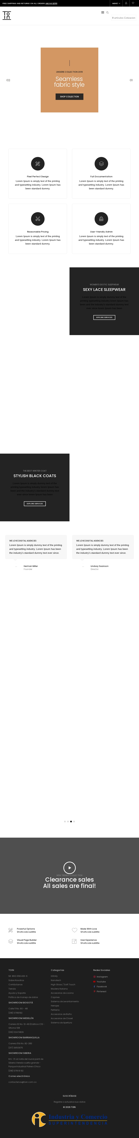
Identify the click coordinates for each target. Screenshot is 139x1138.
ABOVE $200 (51, 3)
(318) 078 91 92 (15, 1070)
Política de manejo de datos (23, 997)
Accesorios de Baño (61, 1014)
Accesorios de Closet (62, 1018)
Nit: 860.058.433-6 (17, 976)
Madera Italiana (59, 988)
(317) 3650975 (15, 1047)
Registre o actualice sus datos (69, 1101)
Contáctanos (15, 984)
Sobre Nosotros (16, 980)
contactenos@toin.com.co (22, 1082)
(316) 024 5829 (16, 1032)
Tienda (12, 988)
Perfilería (55, 1009)
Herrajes (55, 1005)
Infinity (54, 976)
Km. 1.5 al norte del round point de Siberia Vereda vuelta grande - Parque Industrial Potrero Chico (25, 1063)
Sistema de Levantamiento (65, 1001)
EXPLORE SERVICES (104, 317)
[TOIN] (7, 18)
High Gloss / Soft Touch (63, 984)
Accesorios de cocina (62, 993)
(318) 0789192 (15, 1012)
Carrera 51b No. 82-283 (20, 1043)
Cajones (55, 997)
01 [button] (131, 80)
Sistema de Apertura (61, 1022)
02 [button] (8, 80)
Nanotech (56, 980)
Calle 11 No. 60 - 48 (18, 1008)
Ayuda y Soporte (17, 993)
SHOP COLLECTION (69, 96)
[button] (65, 821)
